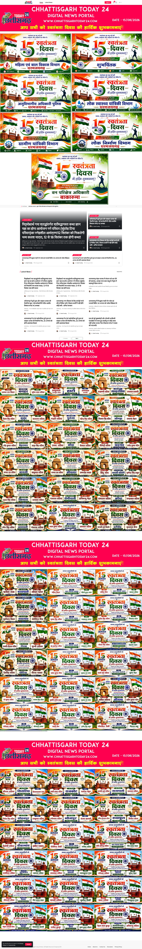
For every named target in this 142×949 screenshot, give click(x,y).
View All (119, 271)
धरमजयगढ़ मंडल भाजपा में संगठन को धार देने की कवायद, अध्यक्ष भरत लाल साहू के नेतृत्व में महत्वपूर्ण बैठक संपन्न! (103, 280)
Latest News (27, 219)
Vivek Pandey (29, 248)
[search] (116, 2)
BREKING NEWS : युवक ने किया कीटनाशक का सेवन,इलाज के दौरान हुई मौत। (44, 206)
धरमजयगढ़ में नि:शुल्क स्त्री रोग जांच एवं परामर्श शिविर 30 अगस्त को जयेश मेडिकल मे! (103, 302)
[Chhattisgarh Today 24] (28, 2)
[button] (116, 206)
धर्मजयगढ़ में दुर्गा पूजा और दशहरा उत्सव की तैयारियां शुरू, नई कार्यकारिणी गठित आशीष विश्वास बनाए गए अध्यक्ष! (103, 221)
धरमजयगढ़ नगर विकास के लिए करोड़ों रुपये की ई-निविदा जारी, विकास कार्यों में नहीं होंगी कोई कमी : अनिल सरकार (104, 242)
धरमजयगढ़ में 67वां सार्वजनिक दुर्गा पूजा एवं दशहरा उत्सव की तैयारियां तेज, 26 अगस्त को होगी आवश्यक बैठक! (38, 320)
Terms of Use (11, 945)
